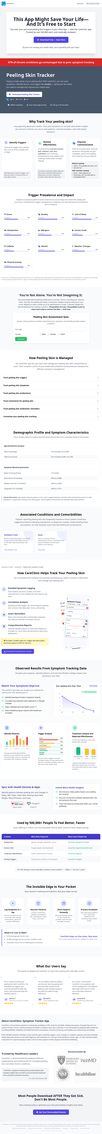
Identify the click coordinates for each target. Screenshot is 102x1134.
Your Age (18, 329)
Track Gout (41, 550)
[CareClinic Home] (8, 4)
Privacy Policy (74, 1128)
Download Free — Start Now (52, 40)
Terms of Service (84, 1128)
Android (54, 1025)
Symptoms (80, 3)
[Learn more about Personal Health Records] (36, 706)
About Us (65, 1128)
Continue (21, 339)
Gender (18, 334)
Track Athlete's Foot (10, 550)
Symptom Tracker (7, 567)
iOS (48, 1025)
